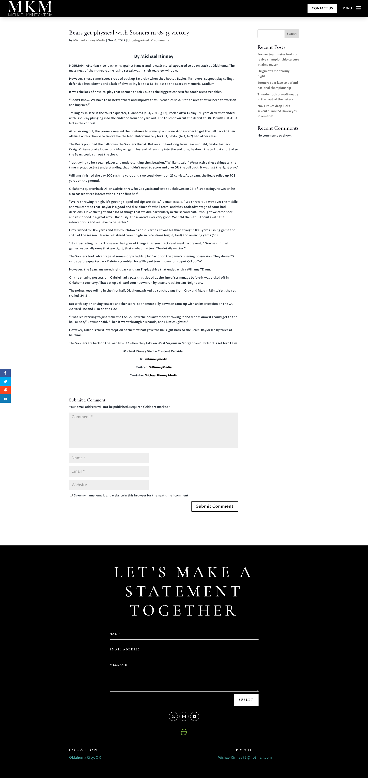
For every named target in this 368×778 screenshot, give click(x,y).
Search (292, 34)
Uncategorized (138, 40)
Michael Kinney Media (89, 40)
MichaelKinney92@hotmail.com (244, 757)
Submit (246, 700)
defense (138, 131)
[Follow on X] (173, 716)
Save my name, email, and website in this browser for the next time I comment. (131, 495)
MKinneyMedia (160, 367)
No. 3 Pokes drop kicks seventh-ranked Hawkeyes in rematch (277, 111)
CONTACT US (322, 8)
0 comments (160, 40)
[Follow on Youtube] (194, 716)
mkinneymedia (156, 359)
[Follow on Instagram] (184, 716)
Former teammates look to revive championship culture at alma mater (278, 59)
